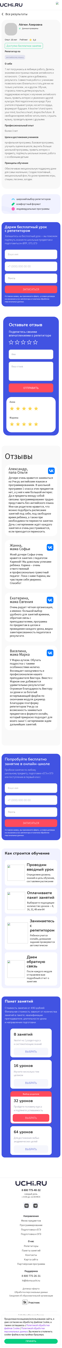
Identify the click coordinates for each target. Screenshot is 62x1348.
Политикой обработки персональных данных (24, 1330)
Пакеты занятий (31, 1250)
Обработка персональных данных (31, 1292)
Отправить (31, 388)
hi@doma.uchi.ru (31, 1280)
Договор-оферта (31, 1288)
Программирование (31, 1225)
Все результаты (16, 14)
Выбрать (31, 1051)
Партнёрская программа (31, 1264)
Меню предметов (31, 1220)
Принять (31, 1341)
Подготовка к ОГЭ (31, 1234)
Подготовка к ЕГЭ (31, 1229)
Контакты (31, 1255)
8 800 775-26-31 (31, 1276)
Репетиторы (31, 1246)
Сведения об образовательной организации (31, 1295)
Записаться (31, 289)
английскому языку (15, 57)
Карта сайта (31, 1259)
